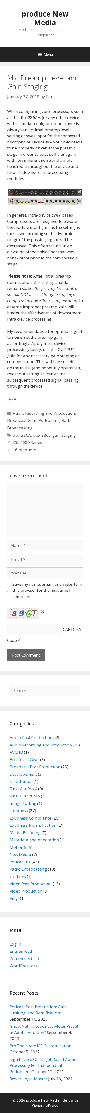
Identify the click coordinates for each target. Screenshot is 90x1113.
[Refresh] (42, 611)
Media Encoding (25, 832)
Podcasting (49, 420)
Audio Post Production (31, 737)
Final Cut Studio (25, 796)
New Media (20, 854)
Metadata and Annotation (34, 840)
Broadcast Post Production (35, 766)
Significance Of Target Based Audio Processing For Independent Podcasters (43, 1065)
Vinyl (14, 898)
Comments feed (24, 958)
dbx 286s (41, 435)
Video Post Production (31, 883)
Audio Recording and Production (44, 413)
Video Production (26, 891)
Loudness (19, 810)
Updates (18, 876)
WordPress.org (24, 966)
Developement (23, 774)
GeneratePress (45, 1105)
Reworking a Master (28, 1078)
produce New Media (45, 18)
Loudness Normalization (33, 825)
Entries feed (21, 951)
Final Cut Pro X (23, 789)
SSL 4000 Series (27, 442)
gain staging (64, 435)
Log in (15, 944)
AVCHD (16, 752)
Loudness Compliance (30, 818)
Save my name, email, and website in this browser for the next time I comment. (47, 590)
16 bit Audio (24, 450)
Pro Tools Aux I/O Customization (40, 1046)
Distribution (21, 781)
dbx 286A (22, 435)
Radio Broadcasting (28, 869)
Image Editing (23, 803)
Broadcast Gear (22, 420)
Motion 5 (18, 847)
